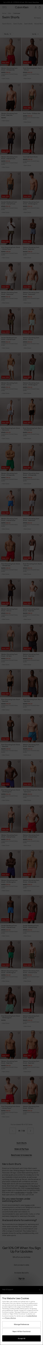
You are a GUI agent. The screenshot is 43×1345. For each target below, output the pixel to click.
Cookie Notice (31, 1316)
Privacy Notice (10, 1318)
